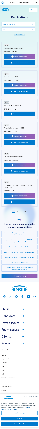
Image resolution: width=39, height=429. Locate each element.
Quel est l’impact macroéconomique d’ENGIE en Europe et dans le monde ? (19, 241)
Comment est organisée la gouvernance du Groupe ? (19, 257)
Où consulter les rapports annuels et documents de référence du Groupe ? (19, 234)
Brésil (3, 366)
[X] (10, 296)
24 (25, 211)
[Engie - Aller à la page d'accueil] (5, 11)
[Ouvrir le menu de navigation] (35, 10)
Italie (3, 370)
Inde (3, 374)
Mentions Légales (12, 409)
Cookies (4, 390)
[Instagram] (16, 296)
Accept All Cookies (19, 424)
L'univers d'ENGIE (10, 3)
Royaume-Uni (6, 359)
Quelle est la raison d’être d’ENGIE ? (19, 247)
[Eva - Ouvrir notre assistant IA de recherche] (31, 10)
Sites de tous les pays (8, 378)
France (4, 355)
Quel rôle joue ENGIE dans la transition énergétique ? (19, 252)
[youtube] (34, 296)
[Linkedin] (28, 296)
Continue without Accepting (31, 396)
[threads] (22, 296)
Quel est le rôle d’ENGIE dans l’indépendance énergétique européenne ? (19, 268)
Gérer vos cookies (7, 386)
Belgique (4, 362)
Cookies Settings (19, 413)
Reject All (19, 418)
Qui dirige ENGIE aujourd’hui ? (19, 262)
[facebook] (4, 296)
